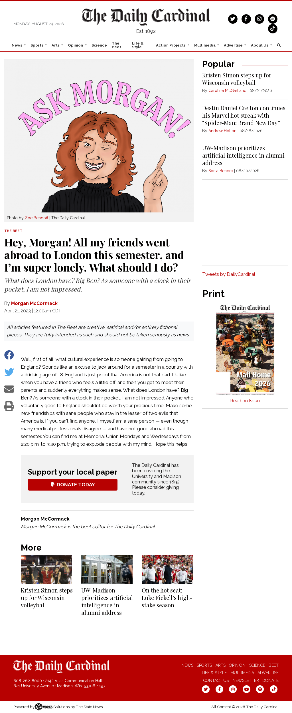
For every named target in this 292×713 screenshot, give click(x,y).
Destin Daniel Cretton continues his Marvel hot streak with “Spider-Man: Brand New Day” (243, 115)
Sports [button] (37, 45)
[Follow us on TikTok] (273, 28)
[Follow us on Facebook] (246, 18)
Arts (221, 665)
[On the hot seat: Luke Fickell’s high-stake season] (167, 569)
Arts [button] (56, 45)
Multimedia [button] (205, 45)
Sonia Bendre (220, 170)
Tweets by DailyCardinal (228, 274)
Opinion (237, 665)
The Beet (116, 45)
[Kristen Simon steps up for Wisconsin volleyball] (46, 569)
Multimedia (242, 672)
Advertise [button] (234, 45)
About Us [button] (260, 45)
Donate (270, 680)
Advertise (268, 672)
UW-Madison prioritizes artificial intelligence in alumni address (107, 601)
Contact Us (216, 680)
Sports (204, 665)
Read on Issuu (245, 400)
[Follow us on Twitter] (233, 18)
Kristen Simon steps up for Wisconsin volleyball (47, 597)
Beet (274, 665)
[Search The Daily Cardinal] (278, 45)
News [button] (17, 45)
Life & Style (137, 45)
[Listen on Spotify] (273, 18)
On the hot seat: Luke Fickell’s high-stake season (167, 597)
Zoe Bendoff (36, 218)
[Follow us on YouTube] (247, 689)
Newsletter (245, 680)
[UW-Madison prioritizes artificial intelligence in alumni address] (107, 569)
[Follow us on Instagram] (259, 18)
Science (99, 45)
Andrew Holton (222, 130)
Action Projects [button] (171, 45)
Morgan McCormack (34, 303)
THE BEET (13, 231)
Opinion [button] (76, 45)
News (187, 665)
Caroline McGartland (227, 90)
